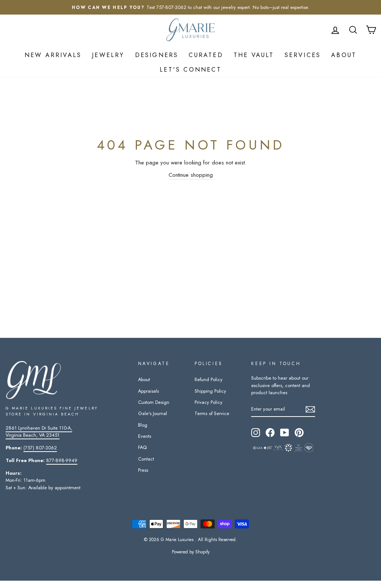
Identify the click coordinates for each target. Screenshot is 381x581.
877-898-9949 (61, 460)
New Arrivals (53, 55)
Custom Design (153, 402)
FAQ (142, 447)
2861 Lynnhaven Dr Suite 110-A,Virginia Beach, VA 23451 (39, 431)
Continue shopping (191, 175)
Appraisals (148, 391)
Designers (157, 55)
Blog (142, 424)
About (343, 55)
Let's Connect (190, 69)
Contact (146, 458)
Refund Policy (208, 379)
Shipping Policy (210, 391)
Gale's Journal (152, 413)
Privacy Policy (208, 402)
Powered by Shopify (190, 552)
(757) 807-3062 (40, 447)
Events (144, 436)
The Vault (254, 55)
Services (303, 55)
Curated (206, 55)
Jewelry (108, 55)
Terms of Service (212, 413)
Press (143, 470)
